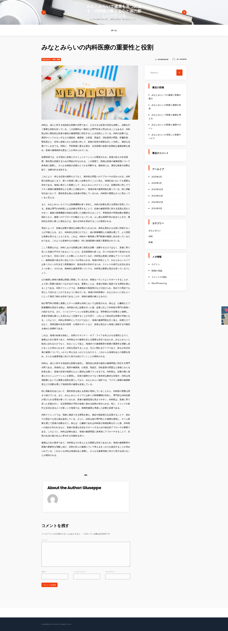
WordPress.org (159, 283)
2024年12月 (157, 189)
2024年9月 (156, 208)
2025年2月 (156, 177)
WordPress (57, 624)
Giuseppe (183, 59)
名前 (43, 572)
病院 (85, 475)
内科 (54, 59)
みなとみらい (46, 59)
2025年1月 (156, 183)
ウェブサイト (110, 572)
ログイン (155, 264)
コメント (44, 540)
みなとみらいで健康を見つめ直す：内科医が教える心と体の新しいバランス (113, 11)
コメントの (159, 277)
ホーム (114, 30)
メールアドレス (79, 572)
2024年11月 (157, 196)
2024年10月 (157, 202)
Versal (68, 624)
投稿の (156, 270)
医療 (58, 59)
